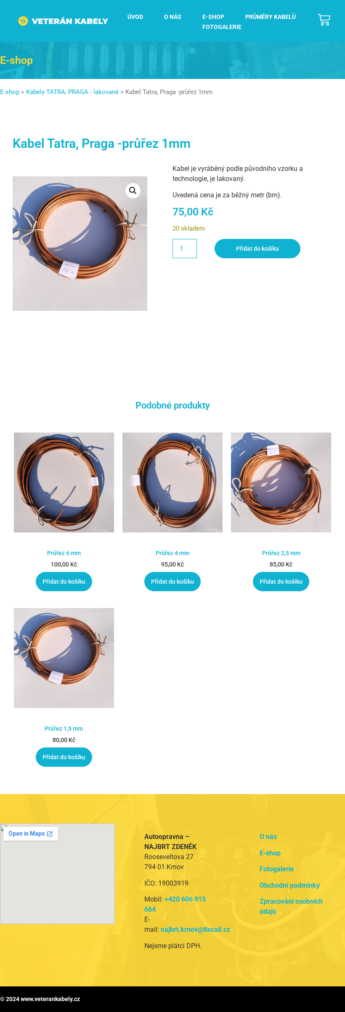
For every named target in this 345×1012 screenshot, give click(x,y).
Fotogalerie (222, 27)
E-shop (213, 16)
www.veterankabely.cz (50, 999)
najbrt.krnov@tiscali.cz (195, 929)
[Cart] (324, 19)
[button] (133, 190)
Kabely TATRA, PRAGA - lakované (72, 92)
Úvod (135, 16)
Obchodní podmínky (290, 885)
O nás (172, 16)
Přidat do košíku (257, 248)
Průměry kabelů (270, 16)
